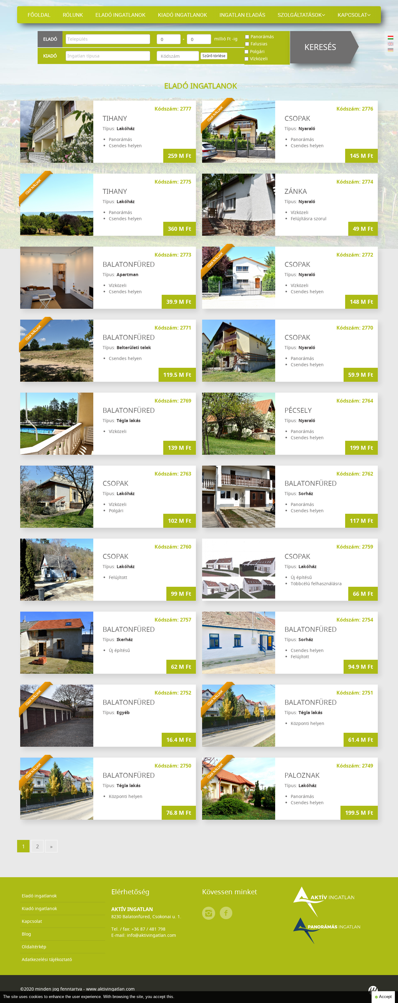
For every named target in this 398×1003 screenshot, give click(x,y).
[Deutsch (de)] (390, 49)
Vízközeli (259, 59)
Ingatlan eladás (242, 14)
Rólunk (73, 14)
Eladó (50, 39)
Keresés (320, 47)
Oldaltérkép (34, 947)
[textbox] (109, 39)
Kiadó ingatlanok (182, 14)
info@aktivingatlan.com (151, 935)
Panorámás (262, 36)
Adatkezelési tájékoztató (47, 959)
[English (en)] (390, 43)
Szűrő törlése (213, 55)
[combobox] (108, 39)
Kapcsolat (352, 14)
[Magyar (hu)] (390, 37)
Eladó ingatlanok (120, 14)
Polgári (257, 51)
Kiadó (50, 56)
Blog (26, 934)
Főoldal (39, 14)
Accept (385, 997)
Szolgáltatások (300, 14)
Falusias (259, 44)
